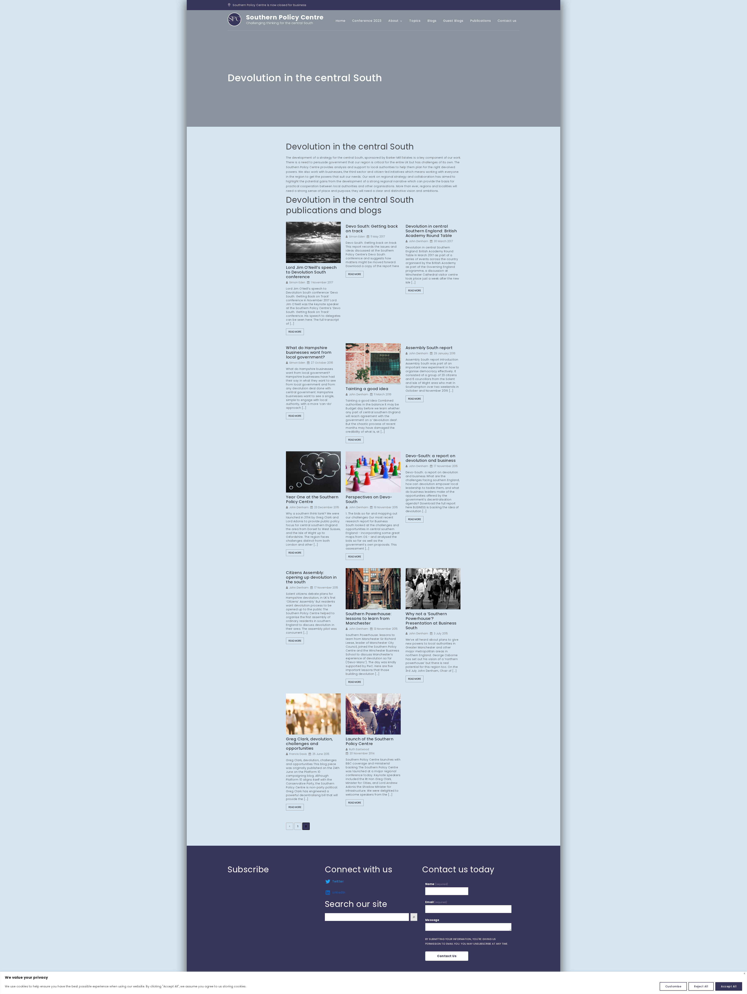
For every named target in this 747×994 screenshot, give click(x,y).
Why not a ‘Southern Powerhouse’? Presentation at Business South (431, 620)
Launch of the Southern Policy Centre (369, 741)
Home (340, 20)
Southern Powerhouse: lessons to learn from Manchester (368, 618)
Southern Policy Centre (285, 17)
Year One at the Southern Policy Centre (312, 499)
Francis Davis (298, 754)
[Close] (744, 973)
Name (436, 884)
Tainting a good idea (367, 388)
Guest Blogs (453, 20)
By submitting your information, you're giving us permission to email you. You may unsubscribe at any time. (467, 941)
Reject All (701, 986)
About (393, 20)
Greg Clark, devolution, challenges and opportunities (309, 744)
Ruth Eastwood (359, 749)
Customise (673, 986)
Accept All (728, 986)
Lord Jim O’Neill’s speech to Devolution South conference (311, 272)
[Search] (413, 917)
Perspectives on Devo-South (369, 499)
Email (436, 902)
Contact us (507, 20)
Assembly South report (429, 347)
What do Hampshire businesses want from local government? (308, 352)
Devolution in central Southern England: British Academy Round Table (431, 231)
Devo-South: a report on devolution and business (431, 458)
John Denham (418, 241)
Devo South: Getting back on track (372, 228)
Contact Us (446, 956)
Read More (294, 331)
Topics (415, 20)
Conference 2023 (366, 20)
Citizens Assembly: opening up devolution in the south (311, 577)
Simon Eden (297, 282)
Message (432, 920)
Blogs (432, 20)
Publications (480, 20)
